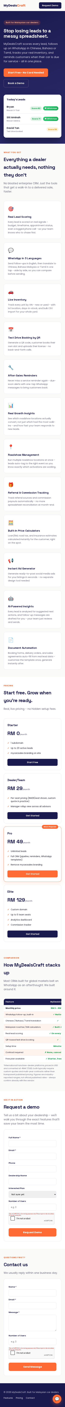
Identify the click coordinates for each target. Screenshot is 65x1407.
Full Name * (15, 1137)
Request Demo (50, 5)
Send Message (32, 1367)
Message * (14, 1312)
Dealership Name (18, 1175)
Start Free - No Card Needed (26, 72)
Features (8, 1397)
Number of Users (17, 1201)
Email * (12, 1150)
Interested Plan (17, 1188)
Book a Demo (16, 83)
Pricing (19, 1397)
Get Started (32, 815)
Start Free (32, 762)
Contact (30, 1397)
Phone (12, 1163)
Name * (12, 1286)
